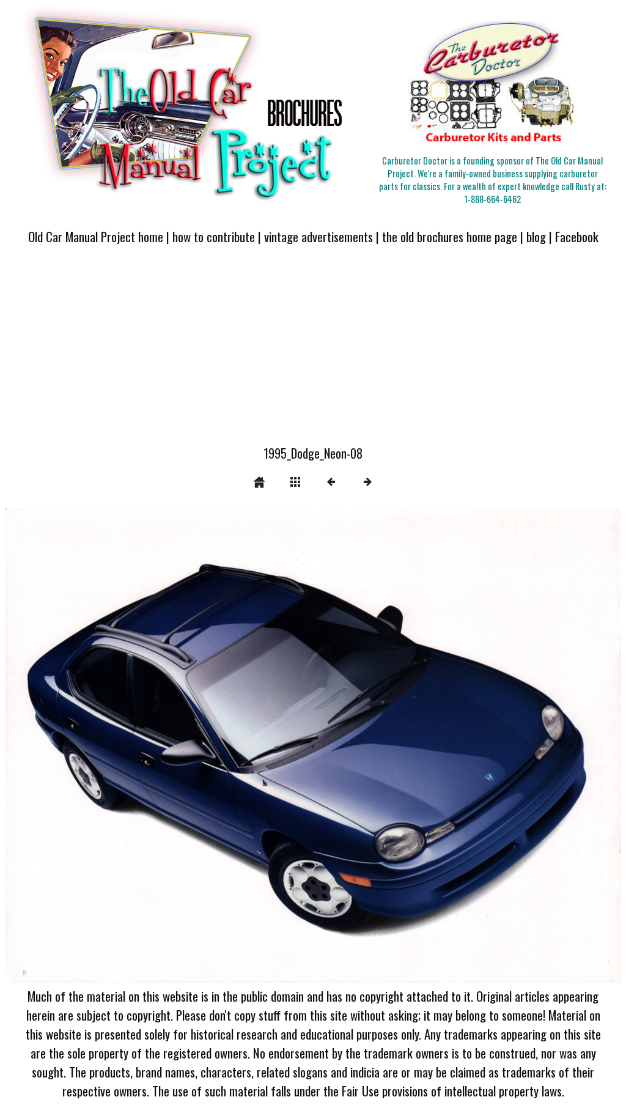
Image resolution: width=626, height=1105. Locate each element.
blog (536, 236)
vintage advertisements (318, 236)
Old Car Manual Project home (95, 236)
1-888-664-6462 (493, 199)
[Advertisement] (313, 352)
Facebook (576, 236)
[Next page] (436, 745)
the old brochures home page (449, 236)
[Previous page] (128, 745)
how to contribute (213, 236)
